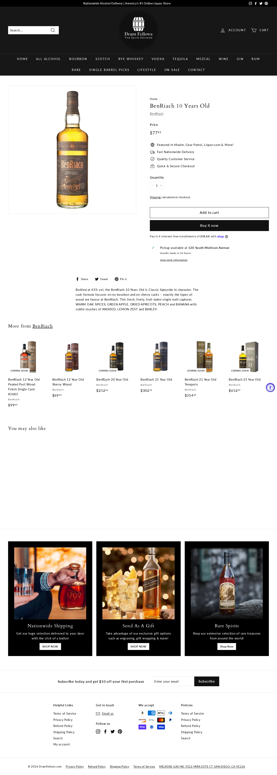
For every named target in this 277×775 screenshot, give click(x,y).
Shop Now (226, 646)
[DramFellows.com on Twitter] (113, 731)
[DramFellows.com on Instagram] (98, 731)
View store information (174, 259)
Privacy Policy (63, 719)
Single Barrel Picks (109, 70)
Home (22, 59)
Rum (256, 59)
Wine (224, 59)
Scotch (103, 59)
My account (61, 744)
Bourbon (78, 59)
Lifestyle (146, 70)
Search (58, 738)
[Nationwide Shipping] (50, 583)
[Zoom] (72, 150)
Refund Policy (63, 726)
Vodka (158, 59)
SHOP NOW (50, 646)
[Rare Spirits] (227, 583)
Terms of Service (64, 713)
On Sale (172, 70)
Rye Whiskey (131, 59)
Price (154, 124)
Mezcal (203, 59)
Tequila (180, 59)
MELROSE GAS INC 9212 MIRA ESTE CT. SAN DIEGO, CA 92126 (202, 766)
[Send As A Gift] (138, 583)
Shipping (155, 197)
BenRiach (156, 113)
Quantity (157, 177)
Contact (196, 70)
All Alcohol (48, 59)
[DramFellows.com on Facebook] (105, 731)
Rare (76, 70)
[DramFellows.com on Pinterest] (120, 731)
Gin (240, 59)
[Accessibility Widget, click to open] (270, 387)
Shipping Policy (63, 732)
